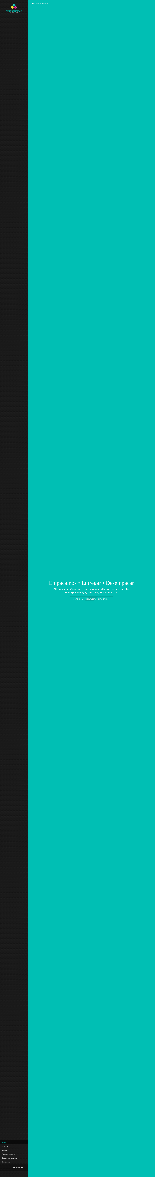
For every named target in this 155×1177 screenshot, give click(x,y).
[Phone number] (3, 1167)
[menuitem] (14, 1142)
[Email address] (5, 1167)
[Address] (8, 1167)
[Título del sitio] (14, 9)
